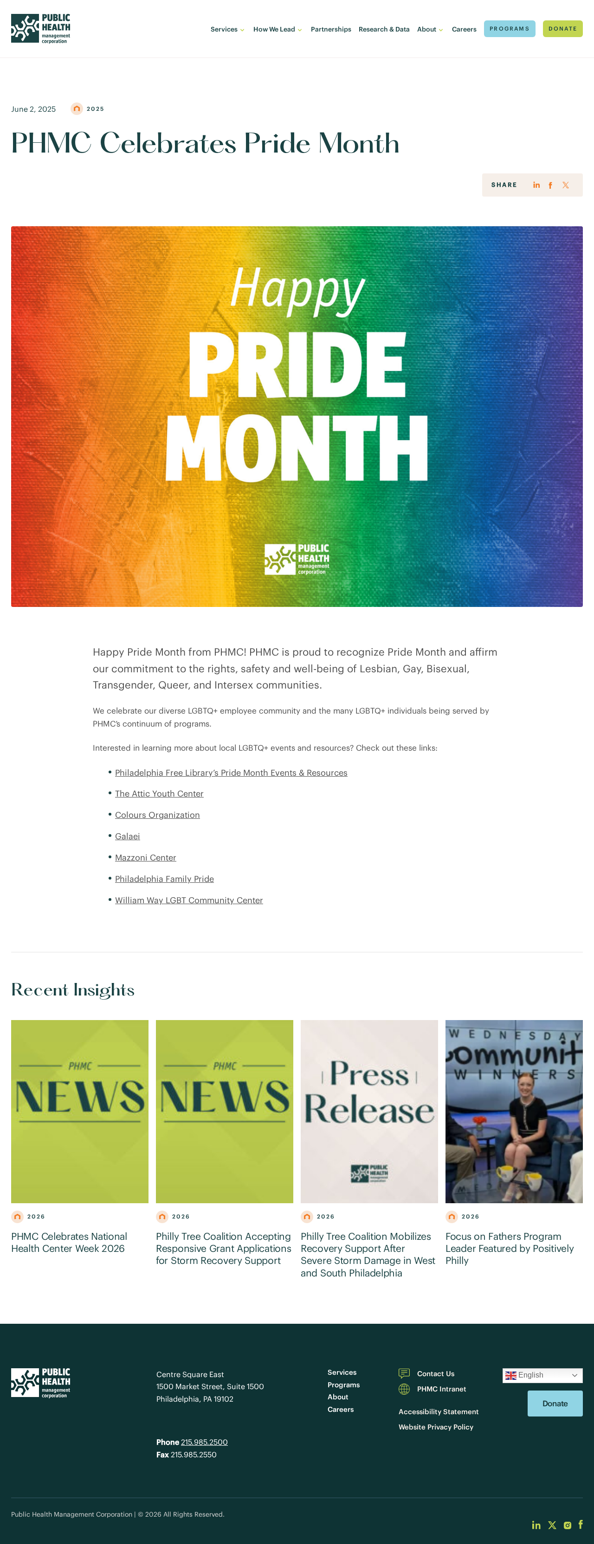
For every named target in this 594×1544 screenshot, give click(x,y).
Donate (555, 1403)
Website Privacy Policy (436, 1427)
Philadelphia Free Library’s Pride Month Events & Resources (231, 772)
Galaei (127, 836)
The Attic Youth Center (159, 793)
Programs (344, 1384)
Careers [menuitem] (464, 29)
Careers (341, 1409)
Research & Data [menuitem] (384, 29)
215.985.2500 (204, 1442)
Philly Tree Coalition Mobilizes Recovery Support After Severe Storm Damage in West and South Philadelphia (368, 1255)
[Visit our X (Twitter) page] (552, 1524)
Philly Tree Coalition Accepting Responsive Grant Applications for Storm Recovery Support (223, 1249)
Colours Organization (157, 815)
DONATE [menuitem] (563, 28)
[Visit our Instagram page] (567, 1524)
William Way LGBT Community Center (189, 900)
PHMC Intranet (441, 1388)
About (338, 1396)
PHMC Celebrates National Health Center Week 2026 (69, 1243)
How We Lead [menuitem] (274, 29)
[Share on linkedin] (536, 186)
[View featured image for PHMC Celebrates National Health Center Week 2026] (79, 1111)
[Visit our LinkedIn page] (536, 1524)
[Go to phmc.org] (40, 29)
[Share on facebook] (550, 186)
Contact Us (435, 1373)
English (530, 1375)
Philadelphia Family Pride (164, 879)
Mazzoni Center (145, 857)
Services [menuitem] (224, 29)
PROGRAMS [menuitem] (510, 28)
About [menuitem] (426, 29)
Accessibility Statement (439, 1411)
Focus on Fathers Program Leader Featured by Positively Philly (510, 1249)
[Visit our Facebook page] (581, 1524)
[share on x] (566, 185)
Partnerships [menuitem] (331, 29)
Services (342, 1372)
